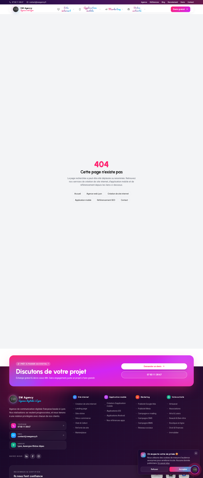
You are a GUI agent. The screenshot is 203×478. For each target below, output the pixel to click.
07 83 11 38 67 (17, 2)
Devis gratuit (179, 9)
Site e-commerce (83, 418)
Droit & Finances (176, 428)
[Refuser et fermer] (196, 453)
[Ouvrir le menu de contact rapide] (194, 469)
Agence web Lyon (94, 194)
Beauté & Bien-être (177, 418)
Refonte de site (82, 428)
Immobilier (174, 432)
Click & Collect (81, 423)
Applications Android (116, 415)
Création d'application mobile (116, 404)
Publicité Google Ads (147, 404)
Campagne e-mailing (147, 413)
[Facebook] (32, 456)
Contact (191, 2)
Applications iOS (114, 411)
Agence (144, 2)
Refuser (154, 469)
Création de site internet (118, 194)
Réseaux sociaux (145, 428)
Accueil (77, 194)
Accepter (183, 469)
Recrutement (173, 2)
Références (154, 2)
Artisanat (173, 404)
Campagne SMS (145, 418)
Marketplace (80, 432)
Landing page (81, 409)
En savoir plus (164, 463)
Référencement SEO (106, 200)
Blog (163, 2)
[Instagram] (38, 456)
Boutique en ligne (176, 423)
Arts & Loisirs (175, 413)
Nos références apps (116, 420)
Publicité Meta (144, 409)
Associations (174, 409)
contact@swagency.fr (37, 2)
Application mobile (83, 200)
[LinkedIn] (26, 456)
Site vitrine (80, 413)
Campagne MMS (145, 423)
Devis (183, 2)
